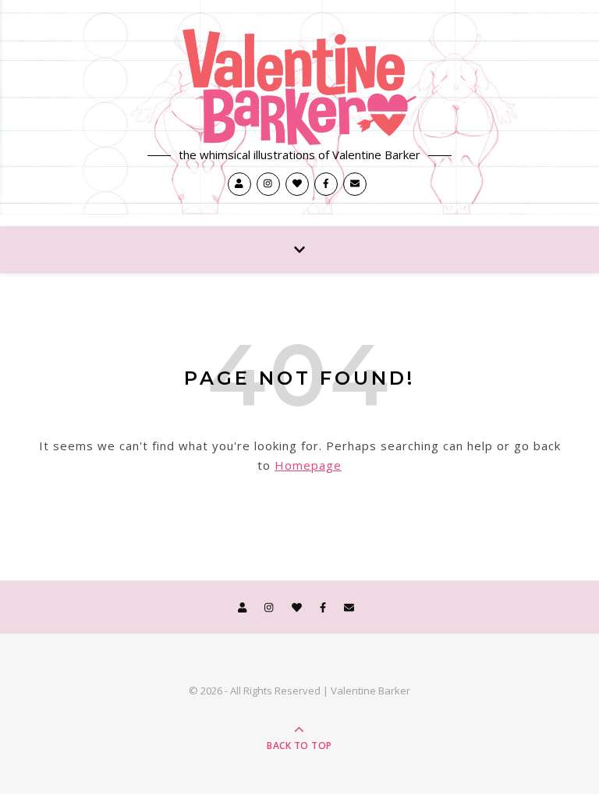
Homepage (308, 465)
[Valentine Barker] (299, 87)
